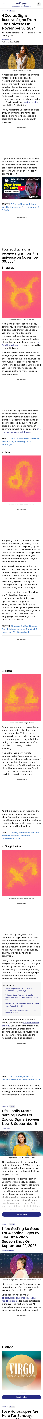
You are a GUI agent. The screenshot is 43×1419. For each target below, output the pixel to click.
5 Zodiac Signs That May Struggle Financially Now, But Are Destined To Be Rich (21, 997)
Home (4, 11)
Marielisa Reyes (8, 1250)
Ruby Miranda (7, 39)
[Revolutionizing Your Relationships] (21, 4)
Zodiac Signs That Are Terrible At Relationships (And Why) (19, 990)
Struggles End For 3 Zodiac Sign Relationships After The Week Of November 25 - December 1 (20, 629)
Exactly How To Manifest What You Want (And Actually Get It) (22, 1005)
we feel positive (31, 102)
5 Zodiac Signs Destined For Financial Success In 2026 (20, 1011)
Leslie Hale (6, 1128)
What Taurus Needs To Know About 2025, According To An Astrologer (21, 441)
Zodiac (12, 11)
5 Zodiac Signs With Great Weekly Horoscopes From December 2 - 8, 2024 (21, 207)
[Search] (34, 4)
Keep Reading (21, 1214)
